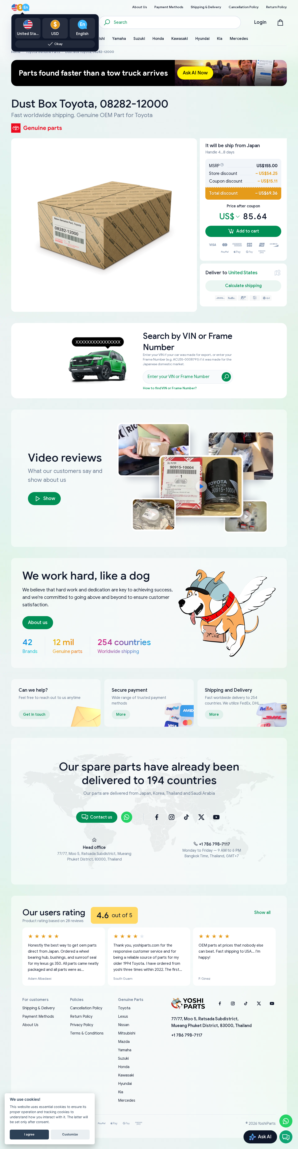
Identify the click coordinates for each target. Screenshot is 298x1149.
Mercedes (126, 1100)
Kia (120, 1092)
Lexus (123, 1016)
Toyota (124, 1008)
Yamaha (124, 1050)
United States (242, 273)
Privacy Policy (81, 1025)
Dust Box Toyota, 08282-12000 (89, 52)
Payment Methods (38, 1016)
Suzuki (123, 1058)
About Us (30, 1025)
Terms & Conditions (87, 1033)
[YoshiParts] (188, 1003)
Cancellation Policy (86, 1008)
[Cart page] (280, 22)
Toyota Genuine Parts (43, 52)
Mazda (124, 1041)
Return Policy (81, 1016)
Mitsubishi (126, 1033)
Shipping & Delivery (38, 1008)
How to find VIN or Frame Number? (170, 388)
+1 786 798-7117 (214, 844)
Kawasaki (126, 1075)
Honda (123, 1067)
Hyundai (125, 1083)
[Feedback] (285, 1136)
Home (15, 52)
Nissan (123, 1025)
